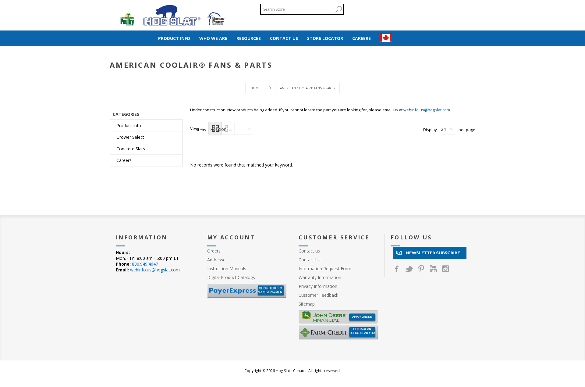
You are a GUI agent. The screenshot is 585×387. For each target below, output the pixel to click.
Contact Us (310, 260)
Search (338, 9)
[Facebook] (397, 268)
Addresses (217, 260)
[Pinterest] (421, 268)
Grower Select (130, 137)
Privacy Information (318, 286)
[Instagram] (445, 268)
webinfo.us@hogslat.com (426, 110)
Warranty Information (320, 277)
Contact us (309, 251)
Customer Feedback (318, 295)
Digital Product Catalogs (231, 277)
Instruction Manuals (226, 268)
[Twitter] (409, 268)
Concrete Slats (130, 149)
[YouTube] (433, 268)
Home (255, 88)
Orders (214, 251)
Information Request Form (325, 268)
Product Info (128, 125)
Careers (124, 160)
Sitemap (307, 304)
